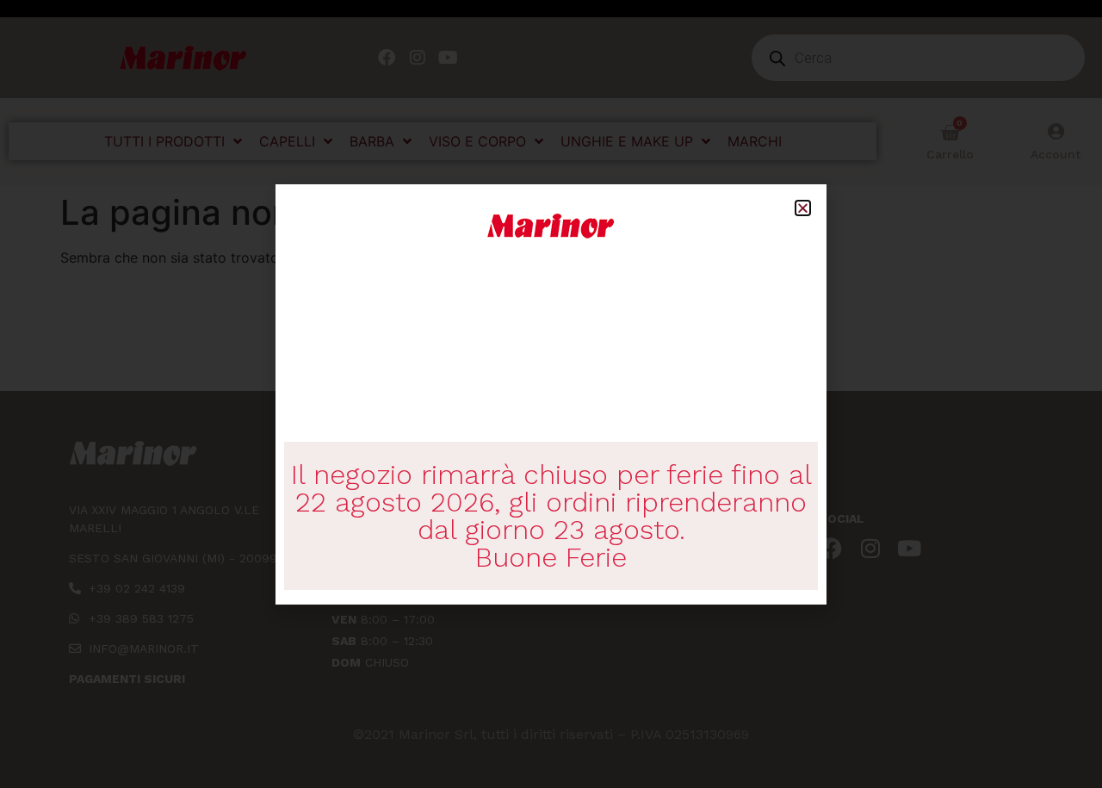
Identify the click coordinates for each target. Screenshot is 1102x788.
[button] (802, 208)
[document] (551, 394)
